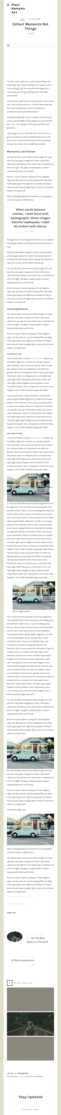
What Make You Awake (30, 1045)
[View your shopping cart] (51, 4)
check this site (37, 358)
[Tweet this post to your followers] (14, 917)
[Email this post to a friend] (25, 917)
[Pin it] (20, 917)
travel (23, 904)
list (17, 904)
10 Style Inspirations (30, 961)
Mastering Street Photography (30, 996)
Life (22, 19)
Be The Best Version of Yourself (30, 939)
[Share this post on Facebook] (9, 917)
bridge (10, 904)
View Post (30, 1003)
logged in (22, 1076)
